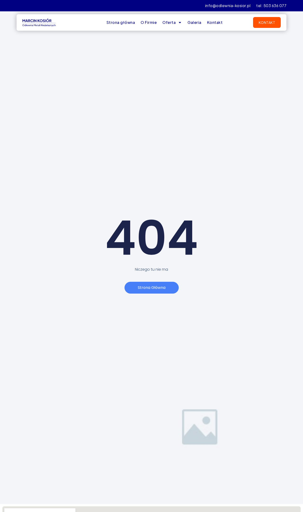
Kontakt (215, 22)
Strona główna (121, 22)
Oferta (169, 22)
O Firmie (149, 22)
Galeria (194, 22)
